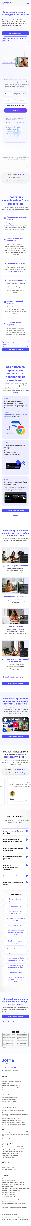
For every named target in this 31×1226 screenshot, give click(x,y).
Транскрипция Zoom (8, 1083)
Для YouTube (6, 1094)
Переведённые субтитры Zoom (11, 1081)
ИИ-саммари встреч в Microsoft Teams (13, 1124)
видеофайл (19, 271)
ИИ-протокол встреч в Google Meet (12, 1147)
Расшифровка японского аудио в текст (13, 1199)
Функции (5, 1175)
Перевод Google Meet (8, 1157)
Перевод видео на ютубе (9, 1097)
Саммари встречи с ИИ (9, 1196)
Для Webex (5, 1162)
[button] (27, 3)
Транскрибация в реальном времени (13, 1182)
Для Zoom (5, 1076)
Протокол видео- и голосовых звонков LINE (15, 1138)
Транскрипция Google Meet (10, 1153)
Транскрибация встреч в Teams (11, 1120)
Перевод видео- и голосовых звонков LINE (15, 1132)
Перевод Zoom (6, 1079)
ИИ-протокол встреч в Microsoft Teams (13, 1122)
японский (16, 568)
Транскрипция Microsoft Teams (11, 1118)
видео (21, 631)
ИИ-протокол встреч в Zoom (10, 1088)
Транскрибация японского (9, 1180)
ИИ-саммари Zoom (7, 1090)
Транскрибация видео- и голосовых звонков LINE (15, 1135)
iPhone (12, 414)
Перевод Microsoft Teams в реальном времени (13, 1111)
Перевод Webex (6, 1165)
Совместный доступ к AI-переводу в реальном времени (13, 1185)
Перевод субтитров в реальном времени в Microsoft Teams (15, 1115)
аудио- (10, 271)
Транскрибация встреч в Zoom (11, 1085)
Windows (6, 413)
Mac (22, 411)
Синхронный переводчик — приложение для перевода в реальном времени (15, 1189)
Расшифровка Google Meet (10, 1155)
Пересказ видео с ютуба (9, 1101)
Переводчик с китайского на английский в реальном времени (14, 1204)
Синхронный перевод (8, 1192)
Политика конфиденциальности (9, 1218)
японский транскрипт (11, 225)
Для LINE (4, 1129)
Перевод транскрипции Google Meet (12, 1151)
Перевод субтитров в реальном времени (14, 1207)
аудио (14, 631)
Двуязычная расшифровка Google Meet (13, 1149)
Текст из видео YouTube (9, 1099)
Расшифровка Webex (8, 1167)
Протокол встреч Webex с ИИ (10, 1169)
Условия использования (23, 1218)
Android (6, 414)
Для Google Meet (7, 1144)
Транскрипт (5, 1178)
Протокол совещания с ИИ (10, 1201)
